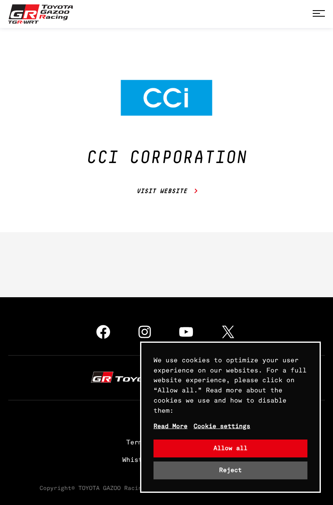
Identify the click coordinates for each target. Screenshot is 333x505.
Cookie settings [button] (222, 426)
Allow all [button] (231, 448)
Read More (171, 426)
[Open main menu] (319, 14)
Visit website (162, 191)
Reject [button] (230, 470)
